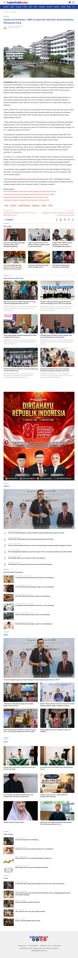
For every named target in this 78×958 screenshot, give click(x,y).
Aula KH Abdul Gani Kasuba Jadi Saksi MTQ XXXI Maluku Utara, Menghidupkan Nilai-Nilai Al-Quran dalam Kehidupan (43, 894)
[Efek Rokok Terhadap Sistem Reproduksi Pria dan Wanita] (63, 257)
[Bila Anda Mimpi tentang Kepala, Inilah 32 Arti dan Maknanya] (9, 625)
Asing (6, 205)
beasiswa (13, 205)
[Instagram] (41, 940)
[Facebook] (33, 940)
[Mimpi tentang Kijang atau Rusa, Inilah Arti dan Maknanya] (9, 616)
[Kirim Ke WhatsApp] (72, 219)
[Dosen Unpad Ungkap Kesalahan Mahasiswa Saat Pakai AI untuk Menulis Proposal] (21, 323)
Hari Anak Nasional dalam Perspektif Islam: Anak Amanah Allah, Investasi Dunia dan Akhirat (18, 795)
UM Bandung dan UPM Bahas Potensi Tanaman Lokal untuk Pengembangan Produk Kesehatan (56, 336)
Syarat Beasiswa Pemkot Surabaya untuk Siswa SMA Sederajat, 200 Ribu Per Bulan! (29, 194)
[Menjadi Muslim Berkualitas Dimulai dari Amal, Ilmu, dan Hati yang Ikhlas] (21, 755)
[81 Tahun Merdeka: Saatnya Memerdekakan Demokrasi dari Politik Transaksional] (9, 885)
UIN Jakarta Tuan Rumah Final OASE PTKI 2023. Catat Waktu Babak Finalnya (20, 213)
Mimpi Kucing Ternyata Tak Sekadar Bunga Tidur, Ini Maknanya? (34, 849)
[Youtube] (45, 940)
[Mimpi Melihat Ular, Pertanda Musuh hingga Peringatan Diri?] (9, 860)
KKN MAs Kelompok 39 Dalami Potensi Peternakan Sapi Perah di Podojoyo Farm (21, 370)
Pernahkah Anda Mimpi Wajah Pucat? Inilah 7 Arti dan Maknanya (34, 605)
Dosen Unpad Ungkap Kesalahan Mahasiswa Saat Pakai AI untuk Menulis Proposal (20, 336)
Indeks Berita (57, 946)
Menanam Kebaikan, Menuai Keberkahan (27, 902)
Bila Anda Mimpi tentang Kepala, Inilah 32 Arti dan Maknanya (33, 624)
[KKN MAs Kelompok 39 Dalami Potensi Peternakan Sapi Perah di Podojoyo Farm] (21, 357)
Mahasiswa (35, 205)
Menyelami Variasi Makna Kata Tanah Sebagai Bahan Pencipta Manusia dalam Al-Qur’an (56, 823)
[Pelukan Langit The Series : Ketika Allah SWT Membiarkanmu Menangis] (57, 783)
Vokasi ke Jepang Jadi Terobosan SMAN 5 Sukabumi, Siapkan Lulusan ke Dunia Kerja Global (39, 244)
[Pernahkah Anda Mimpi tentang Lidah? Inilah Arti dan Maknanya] (9, 579)
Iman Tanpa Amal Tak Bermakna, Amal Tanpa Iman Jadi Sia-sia (56, 768)
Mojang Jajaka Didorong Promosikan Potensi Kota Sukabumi (26, 558)
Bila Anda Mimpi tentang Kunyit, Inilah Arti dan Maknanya (32, 596)
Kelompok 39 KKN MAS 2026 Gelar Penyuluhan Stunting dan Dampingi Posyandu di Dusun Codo (54, 370)
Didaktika (6, 16)
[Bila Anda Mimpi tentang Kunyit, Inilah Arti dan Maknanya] (9, 597)
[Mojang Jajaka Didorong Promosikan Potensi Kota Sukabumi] (57, 718)
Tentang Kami (22, 946)
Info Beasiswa (18, 26)
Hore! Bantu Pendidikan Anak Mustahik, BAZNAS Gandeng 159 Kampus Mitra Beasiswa (30, 191)
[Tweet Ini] (60, 219)
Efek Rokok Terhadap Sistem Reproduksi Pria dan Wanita (61, 266)
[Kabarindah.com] (17, 2)
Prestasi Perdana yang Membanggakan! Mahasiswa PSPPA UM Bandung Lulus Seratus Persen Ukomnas (56, 302)
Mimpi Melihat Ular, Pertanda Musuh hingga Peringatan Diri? (33, 858)
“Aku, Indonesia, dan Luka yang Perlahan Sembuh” (30, 911)
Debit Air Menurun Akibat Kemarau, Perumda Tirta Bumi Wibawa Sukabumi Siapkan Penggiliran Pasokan (40, 545)
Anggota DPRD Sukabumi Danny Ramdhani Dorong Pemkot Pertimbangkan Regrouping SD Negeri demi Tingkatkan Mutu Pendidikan (62, 244)
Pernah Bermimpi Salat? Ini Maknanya (26, 840)
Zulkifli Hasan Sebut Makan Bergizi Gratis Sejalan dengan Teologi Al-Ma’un (30, 539)
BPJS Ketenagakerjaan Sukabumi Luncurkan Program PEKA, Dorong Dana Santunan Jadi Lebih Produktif (40, 552)
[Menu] (5, 2)
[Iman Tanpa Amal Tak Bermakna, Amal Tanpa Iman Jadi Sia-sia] (57, 755)
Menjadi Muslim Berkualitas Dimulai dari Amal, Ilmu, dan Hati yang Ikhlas (20, 768)
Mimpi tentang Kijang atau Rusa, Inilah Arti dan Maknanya (32, 615)
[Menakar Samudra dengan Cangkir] (21, 810)
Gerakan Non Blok (24, 205)
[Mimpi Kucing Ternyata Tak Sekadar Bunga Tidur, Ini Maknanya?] (9, 850)
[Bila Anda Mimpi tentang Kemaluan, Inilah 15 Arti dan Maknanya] (9, 588)
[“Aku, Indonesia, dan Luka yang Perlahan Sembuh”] (9, 913)
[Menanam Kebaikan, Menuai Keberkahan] (9, 904)
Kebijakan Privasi (45, 946)
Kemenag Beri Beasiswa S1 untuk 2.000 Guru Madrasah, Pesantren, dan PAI (26, 200)
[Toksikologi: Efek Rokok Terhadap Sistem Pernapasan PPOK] (39, 257)
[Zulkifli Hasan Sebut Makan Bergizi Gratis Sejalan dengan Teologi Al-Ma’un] (21, 692)
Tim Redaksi (11, 26)
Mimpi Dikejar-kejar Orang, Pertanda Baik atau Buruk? (31, 867)
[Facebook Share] (56, 219)
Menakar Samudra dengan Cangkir (14, 822)
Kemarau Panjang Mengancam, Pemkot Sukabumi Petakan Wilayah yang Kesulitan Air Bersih (36, 533)
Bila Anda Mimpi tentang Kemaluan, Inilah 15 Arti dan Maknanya (34, 587)
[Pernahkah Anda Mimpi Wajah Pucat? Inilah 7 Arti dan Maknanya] (9, 607)
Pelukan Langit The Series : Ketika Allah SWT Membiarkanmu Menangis (53, 795)
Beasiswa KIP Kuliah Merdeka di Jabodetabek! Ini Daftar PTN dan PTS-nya (26, 197)
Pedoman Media (33, 946)
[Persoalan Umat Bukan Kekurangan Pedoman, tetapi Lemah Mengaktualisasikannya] (15, 235)
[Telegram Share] (68, 219)
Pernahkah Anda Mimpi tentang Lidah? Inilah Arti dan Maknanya (34, 578)
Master (44, 205)
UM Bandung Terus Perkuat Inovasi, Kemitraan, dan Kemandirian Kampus (30, 564)
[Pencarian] (73, 2)
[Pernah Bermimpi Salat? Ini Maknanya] (9, 841)
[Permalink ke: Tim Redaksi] (5, 27)
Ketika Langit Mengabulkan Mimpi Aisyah (27, 921)
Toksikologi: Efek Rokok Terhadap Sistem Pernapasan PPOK (38, 266)
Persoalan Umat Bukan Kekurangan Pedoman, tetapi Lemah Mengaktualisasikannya (14, 244)
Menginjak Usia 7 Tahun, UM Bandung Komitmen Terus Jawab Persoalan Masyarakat (58, 213)
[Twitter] (37, 940)
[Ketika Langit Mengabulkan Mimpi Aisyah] (9, 922)
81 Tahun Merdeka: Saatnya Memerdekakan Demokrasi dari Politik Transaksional (39, 884)
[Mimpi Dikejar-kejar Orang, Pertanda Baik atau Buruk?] (9, 869)
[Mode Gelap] (70, 2)
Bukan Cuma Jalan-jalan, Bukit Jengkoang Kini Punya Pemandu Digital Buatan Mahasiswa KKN (19, 302)
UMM (50, 205)
